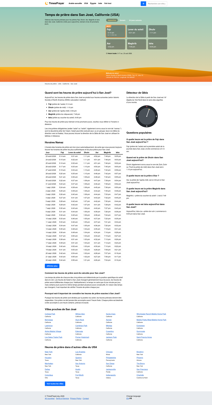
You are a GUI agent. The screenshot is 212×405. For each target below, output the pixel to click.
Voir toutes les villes (55, 383)
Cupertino (110, 331)
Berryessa (49, 319)
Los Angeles (80, 351)
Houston (48, 357)
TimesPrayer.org (54, 3)
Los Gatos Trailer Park (53, 337)
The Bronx (141, 363)
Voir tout (107, 3)
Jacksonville (111, 369)
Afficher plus (52, 266)
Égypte (93, 3)
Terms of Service (62, 398)
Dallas (47, 369)
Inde (100, 3)
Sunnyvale (141, 331)
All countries (50, 398)
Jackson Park (111, 337)
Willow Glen (80, 314)
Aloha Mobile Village (53, 331)
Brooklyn (140, 351)
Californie (66, 84)
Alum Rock (79, 319)
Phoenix (140, 357)
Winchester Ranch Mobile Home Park (151, 314)
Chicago (109, 351)
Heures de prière (51, 84)
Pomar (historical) (82, 337)
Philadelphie (111, 357)
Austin (77, 369)
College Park (50, 314)
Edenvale (79, 331)
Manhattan (49, 363)
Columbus (49, 375)
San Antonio (80, 363)
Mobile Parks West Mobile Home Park (151, 319)
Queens (78, 357)
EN (127, 398)
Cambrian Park (81, 325)
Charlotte (140, 375)
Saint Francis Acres (144, 337)
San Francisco (142, 369)
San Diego (110, 363)
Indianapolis (111, 375)
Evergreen (141, 325)
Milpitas (109, 325)
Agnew (109, 319)
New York (48, 351)
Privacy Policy (75, 398)
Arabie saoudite (75, 3)
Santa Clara (110, 314)
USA (59, 84)
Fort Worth (79, 375)
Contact (86, 398)
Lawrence (49, 325)
